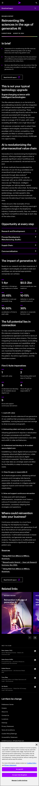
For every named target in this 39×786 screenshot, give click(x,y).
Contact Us (5, 715)
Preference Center (8, 704)
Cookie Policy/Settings (9, 733)
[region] (19, 764)
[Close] (36, 744)
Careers (4, 708)
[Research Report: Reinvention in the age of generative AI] (17, 613)
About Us (5, 712)
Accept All (19, 769)
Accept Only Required (19, 775)
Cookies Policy (31, 763)
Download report (7, 8)
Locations (5, 719)
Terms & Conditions (8, 730)
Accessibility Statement (9, 737)
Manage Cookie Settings (19, 780)
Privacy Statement (8, 726)
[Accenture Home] (19, 2)
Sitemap (4, 723)
